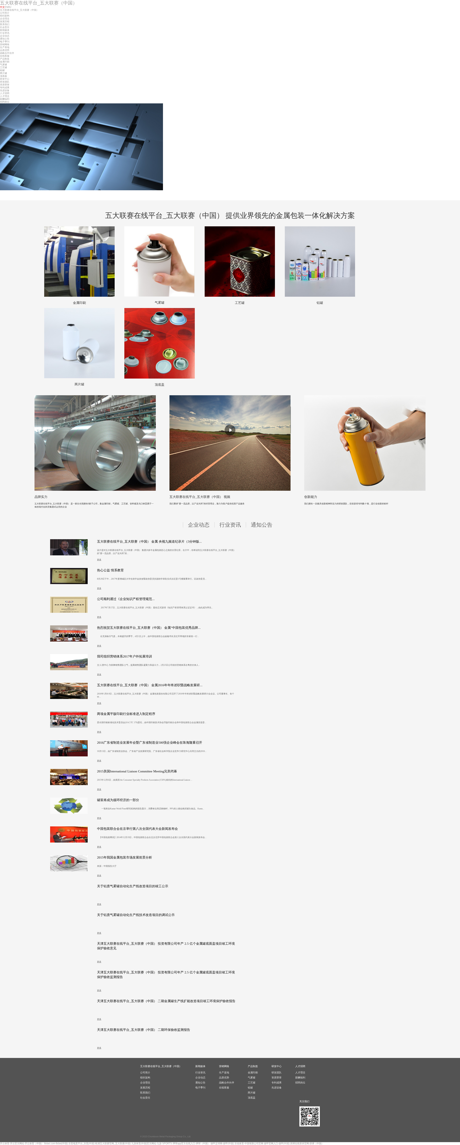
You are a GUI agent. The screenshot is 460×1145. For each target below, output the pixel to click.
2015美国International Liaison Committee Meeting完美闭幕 (137, 771)
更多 (99, 559)
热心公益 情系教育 (110, 570)
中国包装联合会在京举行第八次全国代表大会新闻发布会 (137, 829)
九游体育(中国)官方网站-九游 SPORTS (151, 1143)
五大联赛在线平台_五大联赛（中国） (38, 3)
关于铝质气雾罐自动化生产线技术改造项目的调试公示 (136, 915)
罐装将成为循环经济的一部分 (118, 800)
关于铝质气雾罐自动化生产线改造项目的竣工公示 (132, 886)
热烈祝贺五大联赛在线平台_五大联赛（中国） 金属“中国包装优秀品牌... (149, 627)
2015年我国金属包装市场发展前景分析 (124, 857)
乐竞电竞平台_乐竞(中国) (81, 1143)
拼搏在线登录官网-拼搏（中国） (307, 1143)
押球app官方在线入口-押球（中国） (191, 1143)
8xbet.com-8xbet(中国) (56, 1143)
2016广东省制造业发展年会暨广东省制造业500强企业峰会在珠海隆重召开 (149, 742)
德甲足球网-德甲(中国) (222, 1143)
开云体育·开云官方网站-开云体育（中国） (21, 1143)
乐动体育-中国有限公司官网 (248, 1143)
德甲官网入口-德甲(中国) (276, 1143)
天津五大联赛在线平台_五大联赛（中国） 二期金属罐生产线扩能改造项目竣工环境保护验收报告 (166, 1001)
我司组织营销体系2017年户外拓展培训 (124, 656)
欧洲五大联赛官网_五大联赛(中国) (113, 1143)
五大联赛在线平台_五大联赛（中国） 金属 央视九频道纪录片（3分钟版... (149, 541)
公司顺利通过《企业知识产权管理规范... (126, 599)
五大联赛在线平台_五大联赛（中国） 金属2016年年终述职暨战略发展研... (150, 685)
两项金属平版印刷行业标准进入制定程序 (126, 714)
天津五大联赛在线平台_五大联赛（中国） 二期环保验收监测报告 (143, 1030)
